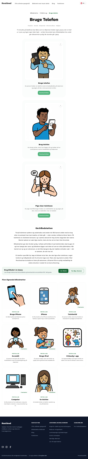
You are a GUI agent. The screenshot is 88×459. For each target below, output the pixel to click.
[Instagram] (7, 447)
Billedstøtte (34, 13)
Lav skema (63, 271)
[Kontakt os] (3, 447)
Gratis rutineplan (54, 435)
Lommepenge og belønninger (58, 432)
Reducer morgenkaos (55, 429)
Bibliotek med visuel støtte (40, 3)
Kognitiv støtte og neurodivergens (60, 426)
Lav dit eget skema (55, 441)
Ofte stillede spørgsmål (22, 3)
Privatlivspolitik (82, 455)
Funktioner (60, 3)
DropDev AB (42, 455)
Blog (53, 3)
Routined (6, 3)
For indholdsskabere (80, 426)
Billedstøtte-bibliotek (38, 429)
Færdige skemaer (76, 271)
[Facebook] (10, 447)
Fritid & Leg (43, 13)
